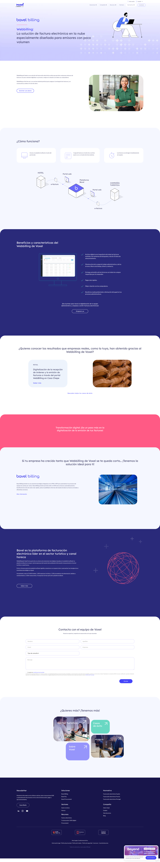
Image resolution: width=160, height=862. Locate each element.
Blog (104, 815)
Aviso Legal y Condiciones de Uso (80, 840)
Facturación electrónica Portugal (112, 799)
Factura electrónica (66, 818)
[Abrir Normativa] (134, 5)
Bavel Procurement (66, 799)
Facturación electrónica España (111, 794)
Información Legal (56, 843)
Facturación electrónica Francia (111, 796)
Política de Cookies (77, 843)
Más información (22, 494)
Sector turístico (65, 808)
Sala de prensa (107, 813)
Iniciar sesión (132, 1)
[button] (156, 847)
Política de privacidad (66, 843)
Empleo (105, 810)
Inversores (95, 843)
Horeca (63, 810)
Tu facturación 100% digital (68, 820)
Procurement (64, 823)
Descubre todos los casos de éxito (80, 393)
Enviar (126, 681)
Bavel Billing (64, 794)
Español (139, 1)
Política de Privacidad (90, 674)
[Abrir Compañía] (106, 5)
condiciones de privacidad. (38, 672)
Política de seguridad (87, 843)
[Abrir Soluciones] (96, 5)
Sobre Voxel (106, 808)
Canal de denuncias (103, 843)
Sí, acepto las (36, 672)
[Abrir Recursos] (115, 5)
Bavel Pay (64, 796)
